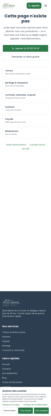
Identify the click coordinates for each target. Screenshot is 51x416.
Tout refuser (25, 410)
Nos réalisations (10, 373)
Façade (6, 341)
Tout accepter (41, 410)
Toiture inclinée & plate (13, 332)
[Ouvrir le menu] (45, 6)
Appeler (35, 5)
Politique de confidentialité (35, 405)
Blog (4, 377)
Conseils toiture (37, 144)
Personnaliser (10, 410)
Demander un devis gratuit (25, 56)
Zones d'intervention (16, 144)
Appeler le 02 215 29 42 (27, 48)
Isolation (6, 336)
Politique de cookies (11, 405)
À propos (6, 368)
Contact (6, 386)
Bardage (6, 345)
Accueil (25, 148)
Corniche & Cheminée (13, 350)
